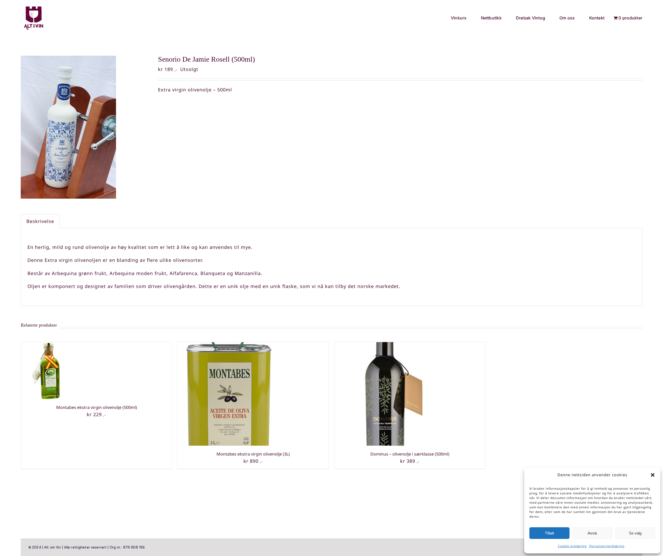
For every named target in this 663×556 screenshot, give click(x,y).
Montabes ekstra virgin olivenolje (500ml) (96, 407)
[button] (652, 475)
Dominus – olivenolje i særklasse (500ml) (409, 454)
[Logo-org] (34, 7)
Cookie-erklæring (572, 546)
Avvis (592, 533)
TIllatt (549, 533)
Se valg (635, 533)
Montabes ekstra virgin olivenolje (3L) (253, 454)
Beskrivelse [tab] (40, 221)
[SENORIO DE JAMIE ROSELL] (85, 127)
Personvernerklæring (606, 546)
